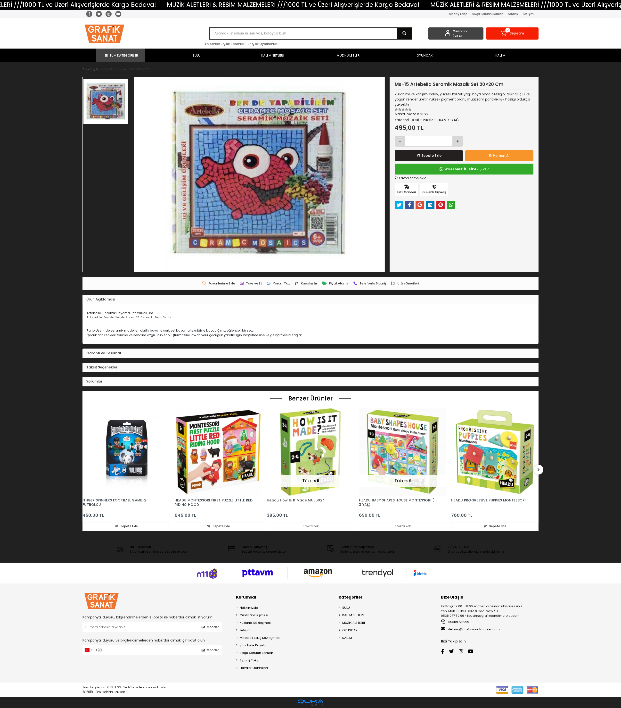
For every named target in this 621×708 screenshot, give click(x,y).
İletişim (528, 14)
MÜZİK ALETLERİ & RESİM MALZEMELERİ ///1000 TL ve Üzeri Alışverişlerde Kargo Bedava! (293, 4)
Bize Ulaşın (452, 597)
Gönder (213, 627)
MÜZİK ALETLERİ (353, 622)
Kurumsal (246, 597)
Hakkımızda (249, 607)
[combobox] (88, 650)
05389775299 (458, 622)
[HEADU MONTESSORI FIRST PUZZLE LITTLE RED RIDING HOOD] (218, 452)
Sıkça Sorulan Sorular (487, 14)
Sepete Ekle (431, 155)
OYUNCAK (350, 630)
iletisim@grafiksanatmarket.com (474, 629)
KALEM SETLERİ (353, 615)
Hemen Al (501, 155)
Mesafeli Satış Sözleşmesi (260, 637)
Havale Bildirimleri (254, 668)
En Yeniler (212, 44)
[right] (538, 469)
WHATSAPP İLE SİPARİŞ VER (466, 169)
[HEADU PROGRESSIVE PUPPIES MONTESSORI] (495, 452)
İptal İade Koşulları (254, 645)
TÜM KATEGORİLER (123, 55)
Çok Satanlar (234, 44)
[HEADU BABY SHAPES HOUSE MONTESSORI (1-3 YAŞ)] (402, 452)
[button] (512, 33)
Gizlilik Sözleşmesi (254, 615)
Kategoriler (350, 597)
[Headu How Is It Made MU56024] (310, 452)
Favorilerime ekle (412, 178)
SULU (346, 607)
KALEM (347, 637)
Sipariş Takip (458, 14)
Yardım (512, 14)
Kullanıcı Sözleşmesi (255, 622)
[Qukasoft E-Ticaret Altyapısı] (310, 703)
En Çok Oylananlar (263, 44)
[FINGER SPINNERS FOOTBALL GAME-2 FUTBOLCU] (126, 452)
